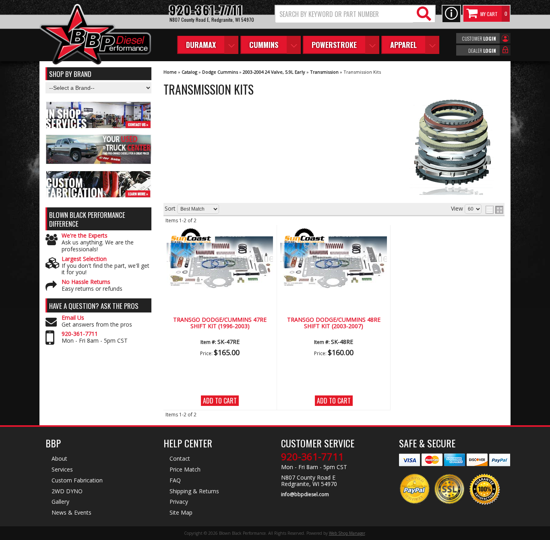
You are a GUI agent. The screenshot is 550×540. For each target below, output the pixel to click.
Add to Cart (220, 401)
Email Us (73, 317)
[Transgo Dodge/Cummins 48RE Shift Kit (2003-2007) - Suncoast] (333, 236)
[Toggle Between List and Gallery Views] (494, 210)
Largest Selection (84, 259)
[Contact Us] (451, 14)
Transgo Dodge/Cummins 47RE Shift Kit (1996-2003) (220, 323)
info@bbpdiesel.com (305, 494)
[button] (355, 14)
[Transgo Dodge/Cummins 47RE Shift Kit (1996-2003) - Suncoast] (220, 236)
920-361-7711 (80, 334)
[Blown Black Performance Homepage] (95, 35)
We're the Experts (85, 235)
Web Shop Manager (347, 533)
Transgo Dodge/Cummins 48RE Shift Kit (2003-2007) (333, 323)
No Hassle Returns (86, 282)
